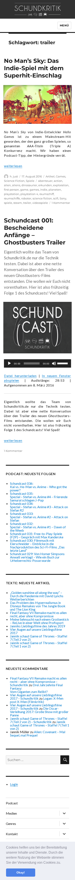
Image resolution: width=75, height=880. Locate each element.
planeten (55, 189)
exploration (61, 185)
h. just (14, 176)
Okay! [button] (20, 872)
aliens (16, 185)
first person (11, 189)
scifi (55, 198)
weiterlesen (13, 166)
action (58, 180)
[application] (37, 363)
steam (17, 202)
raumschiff (46, 194)
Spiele (30, 180)
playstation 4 (29, 194)
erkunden (45, 185)
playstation (11, 194)
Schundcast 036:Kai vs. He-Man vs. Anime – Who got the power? (38, 486)
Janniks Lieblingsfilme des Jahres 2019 (37, 626)
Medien (11, 813)
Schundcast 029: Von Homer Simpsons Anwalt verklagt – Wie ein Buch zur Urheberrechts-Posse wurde (37, 557)
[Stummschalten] (54, 363)
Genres (11, 824)
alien (7, 185)
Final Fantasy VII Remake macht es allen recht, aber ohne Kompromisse (38, 614)
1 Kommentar (61, 202)
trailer (27, 202)
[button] (62, 862)
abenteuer (45, 180)
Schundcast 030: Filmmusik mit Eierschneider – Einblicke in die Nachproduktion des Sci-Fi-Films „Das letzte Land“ (37, 545)
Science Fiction (14, 180)
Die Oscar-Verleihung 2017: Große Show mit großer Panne (39, 711)
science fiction (42, 198)
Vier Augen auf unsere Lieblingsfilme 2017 (36, 631)
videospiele (40, 202)
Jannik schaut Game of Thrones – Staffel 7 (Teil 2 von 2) (38, 637)
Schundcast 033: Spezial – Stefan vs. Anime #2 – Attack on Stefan (39, 517)
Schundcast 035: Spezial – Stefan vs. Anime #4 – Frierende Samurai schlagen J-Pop (39, 496)
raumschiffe (12, 198)
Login (14, 784)
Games (60, 176)
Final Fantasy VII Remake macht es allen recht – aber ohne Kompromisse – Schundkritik (38, 681)
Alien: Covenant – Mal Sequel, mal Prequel (37, 733)
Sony (63, 198)
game (24, 189)
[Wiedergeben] (9, 363)
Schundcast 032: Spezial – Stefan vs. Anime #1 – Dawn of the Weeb (38, 527)
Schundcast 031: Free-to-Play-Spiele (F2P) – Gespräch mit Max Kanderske (36, 535)
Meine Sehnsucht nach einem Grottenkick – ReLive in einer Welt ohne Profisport (39, 621)
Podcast (12, 803)
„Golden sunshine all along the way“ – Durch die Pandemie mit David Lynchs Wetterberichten (36, 596)
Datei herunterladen (20, 376)
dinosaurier (29, 185)
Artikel (50, 176)
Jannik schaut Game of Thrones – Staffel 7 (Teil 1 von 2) (38, 644)
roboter (26, 198)
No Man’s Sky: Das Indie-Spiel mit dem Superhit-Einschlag (34, 68)
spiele (8, 202)
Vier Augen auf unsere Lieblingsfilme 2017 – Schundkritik (36, 696)
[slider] (63, 363)
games (34, 189)
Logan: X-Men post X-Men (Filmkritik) (36, 700)
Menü (64, 25)
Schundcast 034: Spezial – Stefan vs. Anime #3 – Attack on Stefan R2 (39, 506)
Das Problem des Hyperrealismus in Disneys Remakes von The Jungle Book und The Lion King (37, 606)
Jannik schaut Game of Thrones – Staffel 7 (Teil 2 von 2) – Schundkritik (38, 720)
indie (43, 189)
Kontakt (12, 834)
